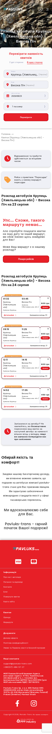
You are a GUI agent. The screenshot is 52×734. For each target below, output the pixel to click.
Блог (5, 592)
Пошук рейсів (26, 259)
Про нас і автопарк (12, 577)
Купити (45, 307)
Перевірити (26, 117)
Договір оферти (10, 638)
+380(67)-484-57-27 (13, 667)
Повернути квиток (11, 596)
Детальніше (9, 315)
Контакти (7, 587)
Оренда (7, 617)
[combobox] (28, 73)
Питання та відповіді (13, 582)
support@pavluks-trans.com (17, 663)
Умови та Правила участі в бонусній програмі (24, 648)
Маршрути (8, 622)
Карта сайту (9, 601)
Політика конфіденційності (15, 643)
